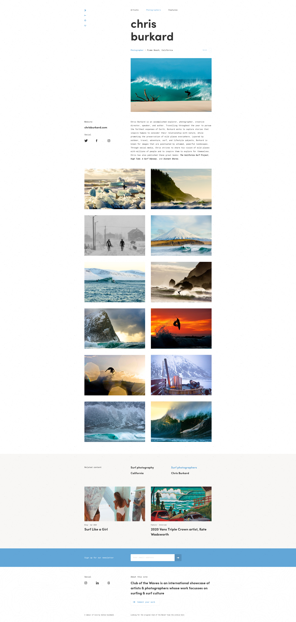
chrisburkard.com (95, 127)
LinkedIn (97, 583)
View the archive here (175, 615)
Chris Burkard (180, 473)
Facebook (97, 140)
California (137, 473)
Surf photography (142, 467)
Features (172, 10)
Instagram (109, 140)
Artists (135, 10)
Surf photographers (184, 467)
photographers (157, 588)
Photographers (153, 10)
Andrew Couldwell (107, 615)
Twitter (86, 140)
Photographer (137, 50)
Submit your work (146, 602)
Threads (109, 583)
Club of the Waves (85, 17)
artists (136, 588)
